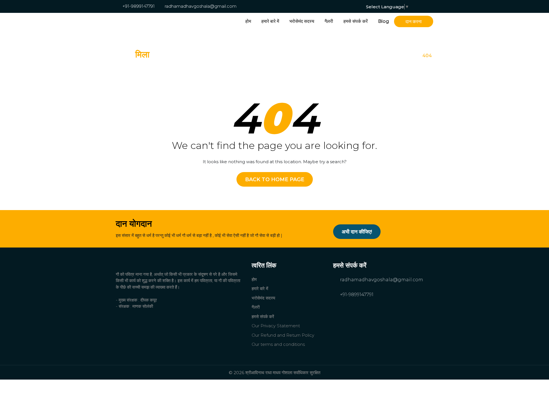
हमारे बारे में (270, 21)
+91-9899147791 (138, 6)
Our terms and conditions (278, 344)
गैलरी (329, 21)
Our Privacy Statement (276, 325)
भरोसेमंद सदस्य (301, 21)
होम (248, 21)
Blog (383, 21)
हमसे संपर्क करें (355, 21)
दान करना (413, 21)
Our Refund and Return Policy (283, 335)
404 (427, 55)
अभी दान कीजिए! (357, 232)
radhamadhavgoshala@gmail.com (200, 6)
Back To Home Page (274, 179)
